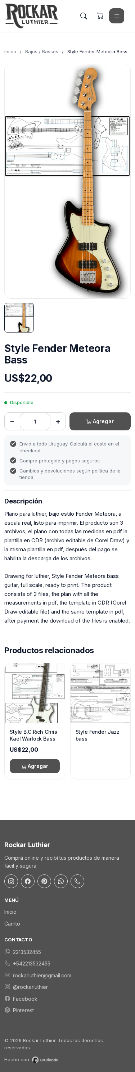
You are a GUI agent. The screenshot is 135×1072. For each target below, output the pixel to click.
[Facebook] (28, 881)
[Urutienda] (45, 1060)
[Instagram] (11, 881)
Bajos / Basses (41, 51)
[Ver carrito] (100, 15)
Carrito (12, 924)
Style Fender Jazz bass (98, 735)
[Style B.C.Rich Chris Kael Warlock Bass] (35, 693)
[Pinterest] (44, 881)
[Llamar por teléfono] (77, 881)
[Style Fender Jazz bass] (101, 693)
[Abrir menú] (116, 15)
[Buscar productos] (83, 15)
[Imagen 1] (19, 318)
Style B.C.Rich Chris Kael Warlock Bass (33, 735)
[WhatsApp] (61, 881)
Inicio (10, 51)
